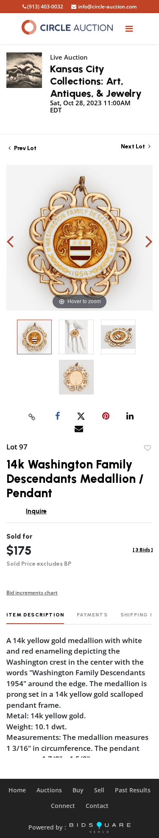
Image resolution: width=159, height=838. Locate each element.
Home (17, 790)
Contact (97, 806)
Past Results (133, 790)
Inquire (36, 511)
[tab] (35, 618)
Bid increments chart (32, 592)
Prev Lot (24, 148)
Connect (63, 806)
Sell (99, 790)
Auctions (49, 790)
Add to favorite (147, 448)
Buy (78, 790)
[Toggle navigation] (129, 28)
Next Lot (133, 146)
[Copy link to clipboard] (32, 416)
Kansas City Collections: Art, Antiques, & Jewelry (96, 81)
